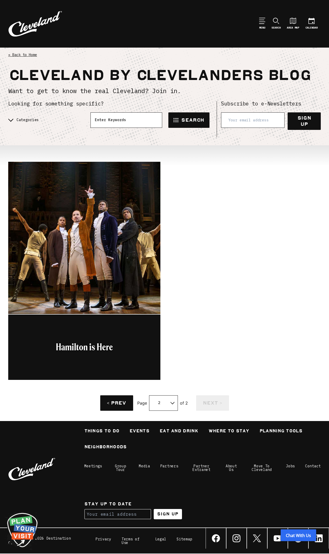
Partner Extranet (202, 468)
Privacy (103, 539)
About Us (231, 468)
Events (139, 431)
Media (144, 466)
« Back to (22, 55)
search (192, 120)
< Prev (116, 403)
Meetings (93, 466)
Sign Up (304, 121)
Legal (161, 539)
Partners (169, 466)
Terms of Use (131, 540)
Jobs (290, 466)
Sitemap (184, 539)
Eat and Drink (179, 431)
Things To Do (102, 431)
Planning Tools (281, 431)
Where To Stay (228, 431)
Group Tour (120, 468)
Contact (313, 466)
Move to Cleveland (262, 468)
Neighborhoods (105, 447)
